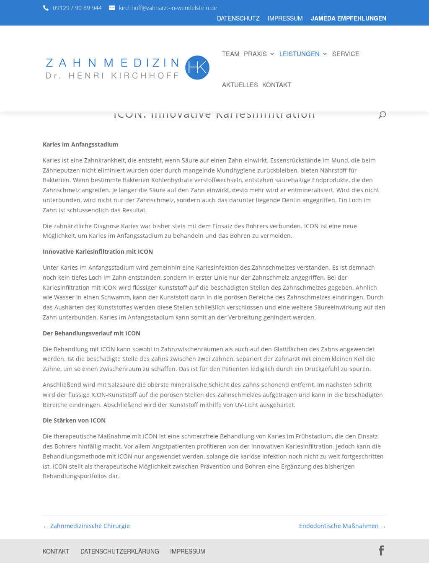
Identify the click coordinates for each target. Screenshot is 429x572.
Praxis (255, 54)
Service (345, 54)
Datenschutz (238, 18)
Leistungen (299, 54)
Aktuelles (240, 85)
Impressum (285, 18)
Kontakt (276, 85)
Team (231, 54)
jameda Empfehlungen (348, 18)
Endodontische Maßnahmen (342, 526)
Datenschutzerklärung (119, 551)
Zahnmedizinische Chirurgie (86, 526)
